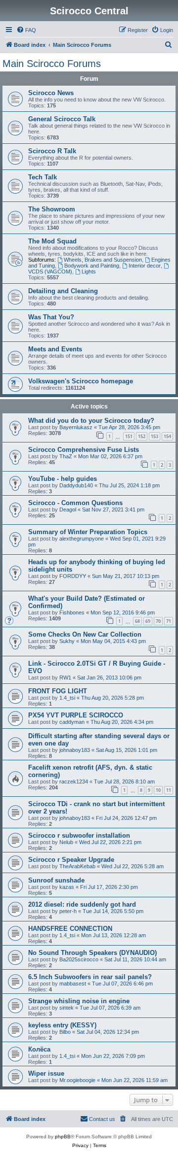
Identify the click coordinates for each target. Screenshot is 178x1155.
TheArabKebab (77, 866)
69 (147, 621)
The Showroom (51, 209)
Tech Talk (42, 177)
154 (167, 436)
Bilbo (65, 1032)
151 (129, 436)
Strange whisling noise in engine (79, 1001)
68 (137, 621)
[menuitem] (26, 30)
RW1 (65, 677)
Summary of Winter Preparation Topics (87, 532)
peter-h (68, 911)
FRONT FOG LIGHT (57, 691)
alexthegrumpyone (81, 539)
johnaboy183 (74, 750)
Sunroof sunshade (56, 880)
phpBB (63, 1136)
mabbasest (72, 983)
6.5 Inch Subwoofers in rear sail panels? (90, 977)
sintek (66, 1008)
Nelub (66, 842)
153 (154, 436)
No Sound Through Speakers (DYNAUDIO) (92, 952)
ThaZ (65, 456)
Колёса (39, 1049)
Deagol (67, 509)
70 (158, 621)
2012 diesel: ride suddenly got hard (82, 904)
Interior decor (145, 266)
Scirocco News (51, 93)
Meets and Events (55, 349)
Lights (89, 271)
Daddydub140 (76, 485)
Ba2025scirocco (78, 959)
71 (168, 621)
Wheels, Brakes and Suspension (103, 260)
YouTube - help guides (62, 478)
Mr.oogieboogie (77, 1080)
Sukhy (67, 641)
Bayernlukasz (75, 427)
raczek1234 (73, 781)
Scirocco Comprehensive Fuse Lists (83, 449)
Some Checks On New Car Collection (84, 634)
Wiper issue (46, 1073)
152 (141, 436)
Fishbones (72, 612)
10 (158, 790)
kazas (66, 887)
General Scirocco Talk (61, 119)
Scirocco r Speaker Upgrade (71, 859)
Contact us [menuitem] (102, 1119)
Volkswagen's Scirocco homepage (80, 381)
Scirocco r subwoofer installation (79, 835)
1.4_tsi (67, 698)
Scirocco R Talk (52, 151)
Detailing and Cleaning (63, 291)
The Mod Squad (52, 241)
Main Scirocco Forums (51, 63)
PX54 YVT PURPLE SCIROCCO (75, 715)
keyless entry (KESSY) (62, 1025)
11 (168, 790)
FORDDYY (72, 576)
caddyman (72, 722)
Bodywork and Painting (91, 266)
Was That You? (51, 317)
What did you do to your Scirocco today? (91, 420)
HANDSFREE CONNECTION (70, 928)
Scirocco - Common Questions (75, 503)
